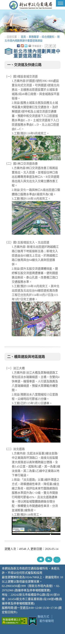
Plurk (22, 45)
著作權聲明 (46, 621)
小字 (46, 46)
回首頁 (40, 559)
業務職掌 (34, 36)
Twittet (26, 45)
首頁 (23, 36)
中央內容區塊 (58, 45)
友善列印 (29, 45)
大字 (54, 46)
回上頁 (48, 559)
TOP (56, 560)
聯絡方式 (43, 616)
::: (6, 36)
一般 (50, 46)
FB (18, 45)
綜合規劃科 (48, 36)
